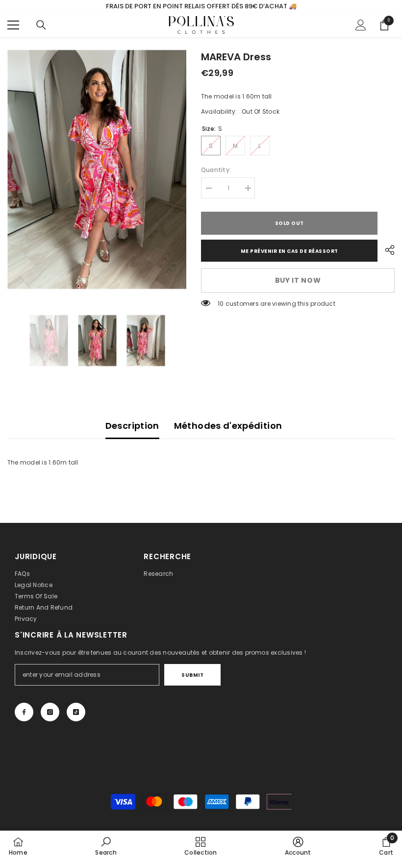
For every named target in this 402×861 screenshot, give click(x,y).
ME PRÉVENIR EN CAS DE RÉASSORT (289, 251)
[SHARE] (386, 250)
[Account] (360, 25)
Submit (192, 675)
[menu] (13, 25)
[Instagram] (50, 712)
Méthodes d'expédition (228, 425)
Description (132, 425)
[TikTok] (76, 712)
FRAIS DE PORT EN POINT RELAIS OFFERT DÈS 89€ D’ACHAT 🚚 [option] (201, 6)
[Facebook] (24, 712)
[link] (105, 846)
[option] (96, 169)
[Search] (41, 25)
